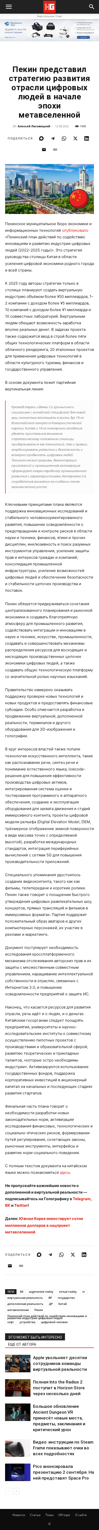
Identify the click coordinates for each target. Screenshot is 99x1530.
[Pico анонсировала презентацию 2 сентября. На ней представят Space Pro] (17, 1472)
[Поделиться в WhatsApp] (64, 138)
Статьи (35, 1515)
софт (10, 1322)
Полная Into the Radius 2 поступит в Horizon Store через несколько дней (59, 1387)
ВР (50, 1298)
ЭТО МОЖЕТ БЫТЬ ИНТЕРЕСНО (35, 1337)
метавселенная (18, 1310)
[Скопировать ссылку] (55, 149)
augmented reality (41, 1291)
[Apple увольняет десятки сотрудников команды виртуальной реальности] (17, 1363)
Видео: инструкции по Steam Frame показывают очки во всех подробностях (63, 1447)
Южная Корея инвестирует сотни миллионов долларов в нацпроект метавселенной (44, 1225)
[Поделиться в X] (75, 138)
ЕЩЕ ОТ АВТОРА (22, 1344)
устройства (27, 1322)
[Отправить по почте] (44, 149)
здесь (65, 1172)
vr (83, 1291)
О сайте (81, 1515)
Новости (18, 1515)
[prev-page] (8, 1491)
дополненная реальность (25, 1304)
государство (66, 1298)
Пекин (38, 1310)
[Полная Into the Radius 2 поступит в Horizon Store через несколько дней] (17, 1388)
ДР (51, 1304)
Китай (62, 1304)
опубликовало (75, 230)
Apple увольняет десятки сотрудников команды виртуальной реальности (60, 1363)
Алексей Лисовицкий (34, 126)
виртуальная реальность (25, 1298)
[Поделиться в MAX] (41, 138)
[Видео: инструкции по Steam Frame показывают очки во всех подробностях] (17, 1448)
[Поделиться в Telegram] (53, 138)
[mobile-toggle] (9, 7)
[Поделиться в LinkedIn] (86, 138)
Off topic (64, 1515)
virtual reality (68, 1291)
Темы (49, 1515)
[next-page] (16, 1491)
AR (21, 1291)
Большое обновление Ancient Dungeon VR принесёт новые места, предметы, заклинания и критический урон (59, 1418)
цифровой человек (54, 1322)
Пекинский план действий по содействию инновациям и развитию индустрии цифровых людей (47, 1316)
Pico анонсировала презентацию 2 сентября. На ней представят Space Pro (63, 1472)
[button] (92, 7)
